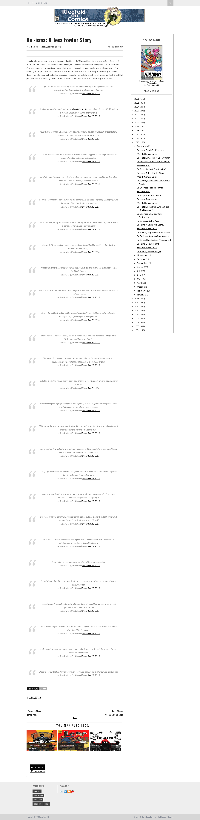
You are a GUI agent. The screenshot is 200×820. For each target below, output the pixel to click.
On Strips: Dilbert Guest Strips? (151, 169)
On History (38, 799)
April (139, 282)
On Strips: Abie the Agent (148, 221)
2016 (137, 138)
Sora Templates (148, 817)
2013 (137, 302)
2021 (137, 118)
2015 (137, 142)
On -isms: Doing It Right (148, 243)
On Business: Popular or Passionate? (153, 161)
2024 (137, 106)
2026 (137, 98)
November (142, 255)
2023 (137, 110)
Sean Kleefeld (34, 46)
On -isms (43, 689)
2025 (137, 102)
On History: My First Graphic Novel (153, 232)
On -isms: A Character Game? (150, 224)
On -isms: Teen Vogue (147, 199)
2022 (137, 114)
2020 (137, 122)
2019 (137, 126)
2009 (137, 318)
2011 (137, 310)
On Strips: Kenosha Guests (149, 195)
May (139, 279)
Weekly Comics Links (147, 154)
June (139, 275)
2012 (137, 306)
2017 (137, 134)
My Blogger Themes (165, 817)
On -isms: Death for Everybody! (151, 150)
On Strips (37, 804)
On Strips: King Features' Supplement (154, 240)
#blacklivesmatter (80, 109)
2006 (137, 330)
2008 (137, 322)
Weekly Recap (143, 165)
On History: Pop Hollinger (149, 251)
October (141, 259)
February (141, 290)
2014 (137, 298)
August (140, 267)
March (140, 286)
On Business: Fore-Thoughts (150, 187)
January (141, 294)
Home (75, 718)
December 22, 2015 (91, 93)
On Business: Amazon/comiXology (153, 236)
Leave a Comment (117, 46)
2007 (137, 326)
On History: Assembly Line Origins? (153, 157)
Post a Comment (37, 771)
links (47, 804)
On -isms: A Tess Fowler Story (150, 173)
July (139, 271)
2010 (137, 314)
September (142, 263)
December (142, 146)
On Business (38, 795)
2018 (137, 130)
